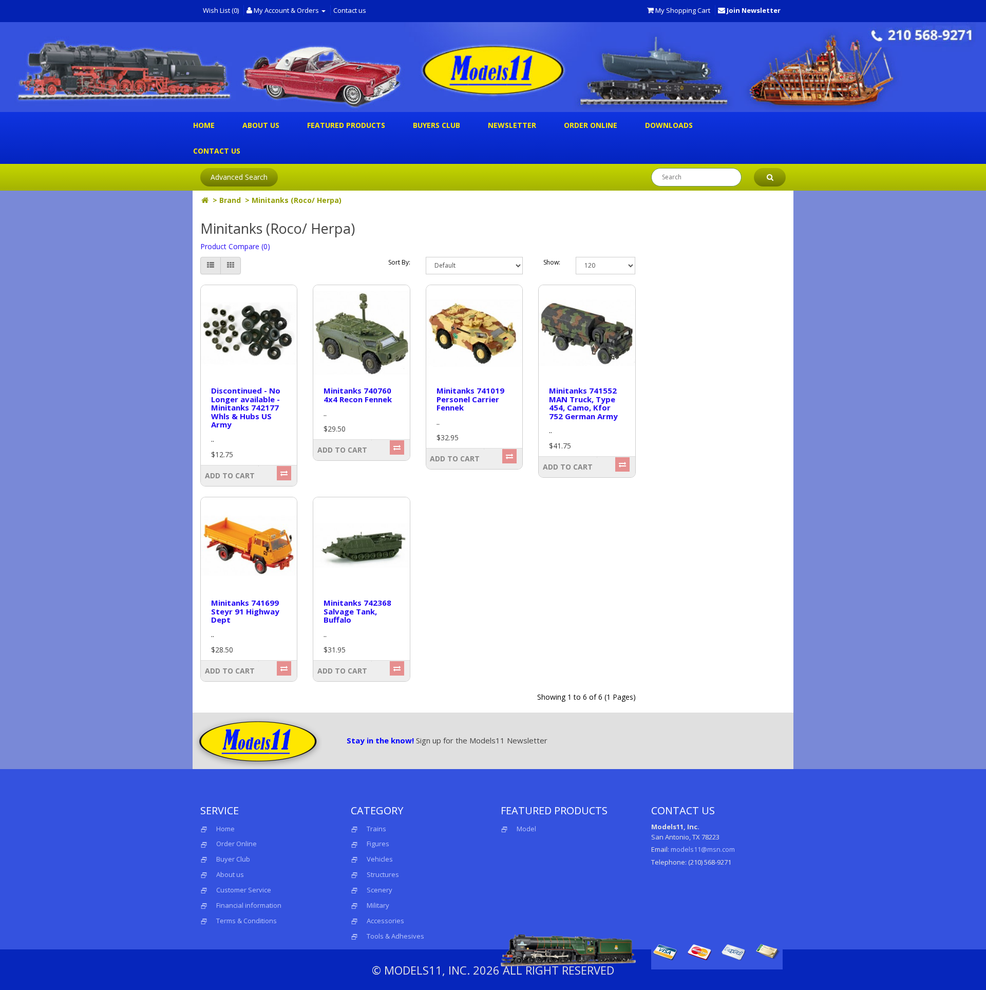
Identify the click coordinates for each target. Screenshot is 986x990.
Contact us (349, 10)
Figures (378, 843)
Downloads (669, 125)
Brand (230, 200)
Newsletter (512, 125)
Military (378, 905)
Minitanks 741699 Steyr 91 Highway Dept (245, 611)
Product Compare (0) (235, 246)
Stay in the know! (380, 740)
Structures (383, 874)
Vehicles (380, 859)
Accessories (385, 920)
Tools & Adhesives (395, 936)
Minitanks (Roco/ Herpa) (297, 200)
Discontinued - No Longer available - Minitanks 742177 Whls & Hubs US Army (245, 407)
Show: (551, 262)
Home (204, 125)
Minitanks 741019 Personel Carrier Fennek (470, 399)
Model (526, 828)
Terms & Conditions (246, 920)
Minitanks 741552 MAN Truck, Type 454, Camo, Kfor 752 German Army (583, 403)
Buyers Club (436, 125)
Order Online (590, 125)
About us (260, 125)
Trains (376, 828)
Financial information (248, 905)
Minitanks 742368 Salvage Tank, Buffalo (357, 611)
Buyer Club (233, 859)
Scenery (379, 889)
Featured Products (346, 125)
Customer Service (243, 889)
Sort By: (399, 262)
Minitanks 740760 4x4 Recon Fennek (358, 394)
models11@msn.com (703, 849)
